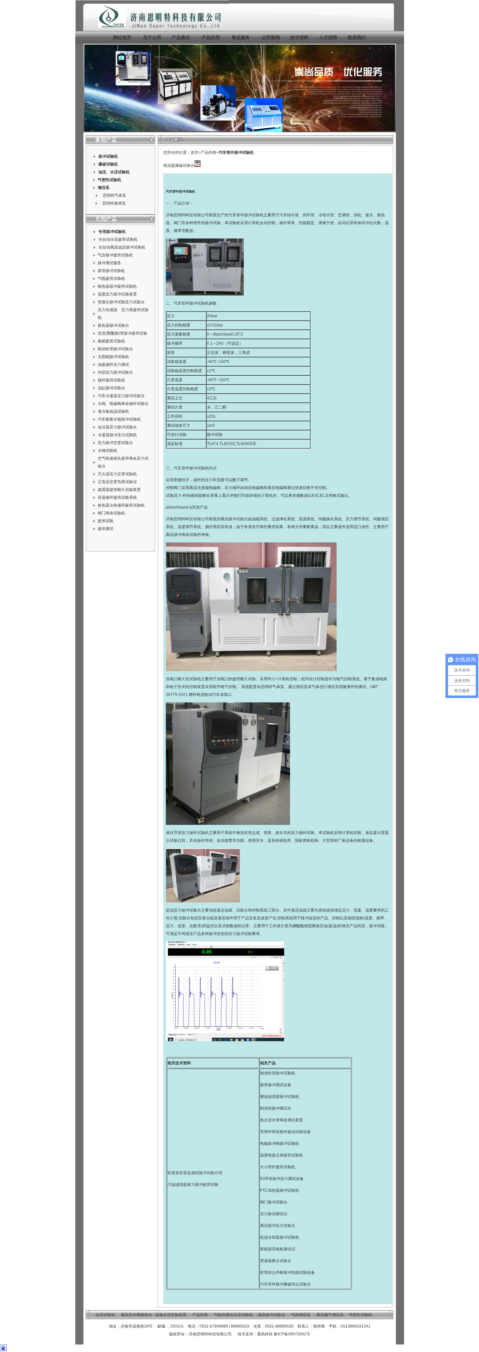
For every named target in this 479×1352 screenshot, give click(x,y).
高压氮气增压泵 (330, 1315)
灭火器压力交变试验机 (117, 474)
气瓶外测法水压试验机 (233, 1315)
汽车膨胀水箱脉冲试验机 (119, 419)
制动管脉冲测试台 (275, 1108)
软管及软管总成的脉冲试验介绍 (194, 1173)
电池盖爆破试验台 (179, 165)
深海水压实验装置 (170, 1315)
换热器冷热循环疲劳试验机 (121, 505)
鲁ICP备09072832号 (292, 1334)
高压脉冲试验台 (234, 519)
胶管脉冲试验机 (111, 270)
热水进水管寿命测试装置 (281, 1120)
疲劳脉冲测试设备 (275, 1085)
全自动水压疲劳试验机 (118, 239)
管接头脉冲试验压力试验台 (121, 302)
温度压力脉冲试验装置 (117, 294)
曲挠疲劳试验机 (111, 341)
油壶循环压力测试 (113, 364)
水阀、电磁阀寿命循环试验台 (123, 403)
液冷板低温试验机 (113, 411)
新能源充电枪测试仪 (277, 1249)
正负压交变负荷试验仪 (117, 482)
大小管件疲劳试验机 (277, 1167)
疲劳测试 (105, 528)
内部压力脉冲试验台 (115, 372)
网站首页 (122, 37)
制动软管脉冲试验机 (277, 1073)
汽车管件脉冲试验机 (236, 152)
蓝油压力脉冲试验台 (183, 910)
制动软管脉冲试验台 (115, 349)
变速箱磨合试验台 (275, 1261)
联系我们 (357, 37)
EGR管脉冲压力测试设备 (282, 1178)
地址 (113, 1326)
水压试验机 (120, 172)
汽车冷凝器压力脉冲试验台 (121, 396)
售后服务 (241, 37)
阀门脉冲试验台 (273, 1202)
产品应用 (211, 37)
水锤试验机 (107, 450)
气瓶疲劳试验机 (111, 278)
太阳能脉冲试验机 (113, 356)
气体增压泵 (301, 1315)
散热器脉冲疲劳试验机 (117, 286)
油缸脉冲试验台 (111, 388)
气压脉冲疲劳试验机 (115, 255)
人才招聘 (328, 37)
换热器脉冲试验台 (113, 325)
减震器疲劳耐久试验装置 (119, 489)
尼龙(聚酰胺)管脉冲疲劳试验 (122, 333)
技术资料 (299, 37)
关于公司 (152, 37)
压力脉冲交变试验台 (115, 442)
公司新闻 (271, 37)
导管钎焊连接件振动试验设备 (285, 1131)
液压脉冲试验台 (271, 1315)
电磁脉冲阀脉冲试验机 (279, 1143)
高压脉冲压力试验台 (277, 1225)
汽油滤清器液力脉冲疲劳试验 (192, 1184)
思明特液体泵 (114, 203)
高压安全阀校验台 (136, 1315)
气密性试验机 (109, 180)
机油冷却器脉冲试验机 (279, 1237)
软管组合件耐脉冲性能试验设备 (287, 1272)
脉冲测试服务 (109, 263)
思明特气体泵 (114, 195)
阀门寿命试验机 (111, 513)
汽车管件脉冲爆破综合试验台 (285, 1284)
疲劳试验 (105, 521)
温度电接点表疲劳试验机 (281, 1155)
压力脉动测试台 (273, 1214)
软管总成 (252, 832)
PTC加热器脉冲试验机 (279, 1190)
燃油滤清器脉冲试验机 (279, 1096)
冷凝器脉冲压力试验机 (117, 435)
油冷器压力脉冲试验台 (117, 427)
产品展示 (180, 37)
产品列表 (208, 152)
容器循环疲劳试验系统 (117, 497)
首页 (194, 152)
